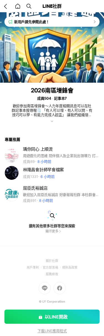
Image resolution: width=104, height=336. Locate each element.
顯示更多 (52, 231)
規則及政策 (69, 267)
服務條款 (52, 274)
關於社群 (52, 261)
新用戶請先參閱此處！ (31, 21)
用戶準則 (35, 267)
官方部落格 (52, 267)
